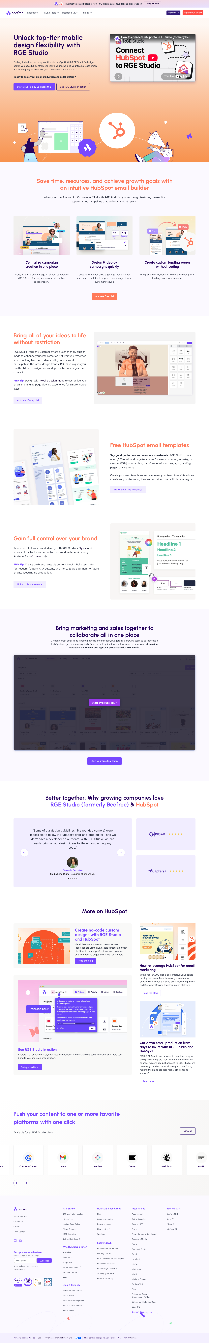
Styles (82, 548)
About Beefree (20, 1217)
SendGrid (136, 1307)
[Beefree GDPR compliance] (28, 1282)
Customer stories (105, 1219)
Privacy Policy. (19, 1269)
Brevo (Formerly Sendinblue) (144, 1234)
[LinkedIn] (15, 1240)
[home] (14, 12)
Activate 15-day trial (28, 400)
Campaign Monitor (140, 1239)
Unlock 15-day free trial (29, 584)
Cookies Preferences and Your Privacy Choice (56, 1338)
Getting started (104, 1253)
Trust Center (19, 1232)
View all (188, 1131)
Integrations (68, 1219)
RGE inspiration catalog (73, 1214)
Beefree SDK (173, 1208)
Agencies (67, 1252)
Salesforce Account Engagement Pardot (141, 1295)
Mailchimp (136, 1269)
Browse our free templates (128, 489)
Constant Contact (140, 1249)
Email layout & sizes (106, 1263)
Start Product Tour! (105, 702)
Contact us (18, 1222)
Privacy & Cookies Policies (24, 1338)
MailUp (135, 1274)
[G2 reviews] (166, 834)
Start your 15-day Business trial (34, 86)
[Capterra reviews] (166, 871)
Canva (134, 1244)
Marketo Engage (139, 1279)
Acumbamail (137, 1214)
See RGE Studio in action (73, 86)
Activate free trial (104, 296)
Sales (65, 1277)
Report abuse (69, 1311)
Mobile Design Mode (52, 380)
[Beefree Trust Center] (18, 1282)
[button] (34, 12)
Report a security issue (73, 1305)
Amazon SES (137, 1224)
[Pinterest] (20, 1240)
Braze (134, 1229)
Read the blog (85, 960)
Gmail (134, 1254)
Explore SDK (173, 12)
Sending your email (105, 1273)
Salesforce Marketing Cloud (144, 1302)
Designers (67, 1257)
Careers (17, 1227)
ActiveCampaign (139, 1219)
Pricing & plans (69, 1229)
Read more (148, 1081)
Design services (104, 1224)
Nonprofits (67, 1262)
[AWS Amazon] (38, 1282)
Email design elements (107, 1268)
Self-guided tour (30, 1067)
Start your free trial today (104, 761)
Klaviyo (135, 1264)
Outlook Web (137, 1284)
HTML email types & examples (110, 1258)
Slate (134, 1289)
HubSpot (136, 1259)
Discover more (152, 3)
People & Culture (70, 1272)
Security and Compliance (73, 1300)
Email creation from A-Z (107, 1248)
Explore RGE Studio (193, 12)
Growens (132, 1338)
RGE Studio (69, 1208)
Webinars (101, 1234)
